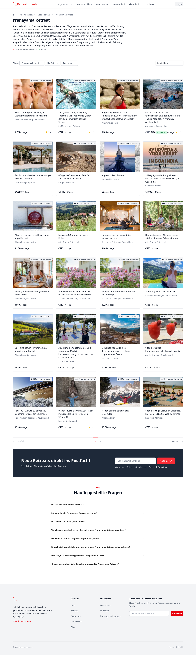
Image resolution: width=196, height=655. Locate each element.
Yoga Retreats (64, 4)
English (180, 647)
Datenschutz (76, 621)
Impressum (76, 616)
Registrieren (105, 605)
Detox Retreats (102, 4)
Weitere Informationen (159, 467)
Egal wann (68, 63)
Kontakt (74, 610)
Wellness (150, 4)
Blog (73, 627)
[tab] (25, 107)
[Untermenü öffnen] (72, 4)
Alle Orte (51, 63)
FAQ (73, 605)
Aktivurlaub (134, 4)
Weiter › (175, 441)
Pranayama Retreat (64, 14)
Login (179, 4)
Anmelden (104, 610)
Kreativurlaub (119, 4)
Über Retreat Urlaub (22, 621)
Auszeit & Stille (83, 4)
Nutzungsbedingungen (110, 616)
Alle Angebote (26, 14)
